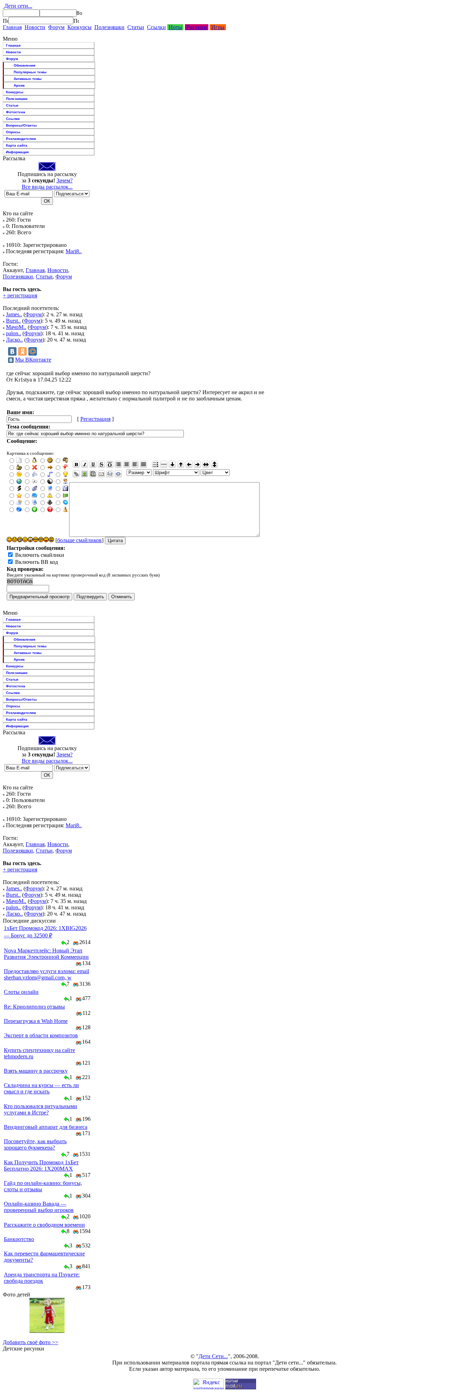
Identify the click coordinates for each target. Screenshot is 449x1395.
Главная (12, 27)
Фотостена (15, 112)
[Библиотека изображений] (92, 473)
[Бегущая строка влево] (189, 464)
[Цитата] (109, 473)
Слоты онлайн (21, 992)
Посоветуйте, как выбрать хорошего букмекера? (35, 1144)
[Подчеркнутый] (92, 464)
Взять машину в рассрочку (36, 1071)
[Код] (118, 473)
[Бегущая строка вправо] (197, 464)
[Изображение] (84, 473)
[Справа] (118, 464)
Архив (19, 85)
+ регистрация (20, 295)
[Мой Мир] (32, 351)
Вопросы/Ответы (21, 125)
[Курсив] (84, 464)
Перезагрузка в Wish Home (36, 1021)
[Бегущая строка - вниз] (172, 464)
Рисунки (196, 27)
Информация (17, 152)
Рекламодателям (21, 139)
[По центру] (126, 464)
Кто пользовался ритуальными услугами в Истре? (40, 1109)
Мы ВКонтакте (33, 360)
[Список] (155, 464)
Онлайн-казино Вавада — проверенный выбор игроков (39, 1207)
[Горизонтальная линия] (163, 464)
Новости (35, 27)
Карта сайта (16, 145)
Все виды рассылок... (47, 187)
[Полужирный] (76, 464)
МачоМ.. (16, 327)
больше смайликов (79, 540)
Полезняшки (109, 27)
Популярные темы (30, 72)
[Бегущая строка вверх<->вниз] (214, 464)
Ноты (175, 27)
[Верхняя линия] (109, 464)
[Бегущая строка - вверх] (180, 464)
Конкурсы (79, 27)
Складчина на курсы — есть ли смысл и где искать (41, 1088)
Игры (217, 27)
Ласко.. (14, 340)
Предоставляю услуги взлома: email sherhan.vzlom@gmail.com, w (46, 974)
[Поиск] (5, 20)
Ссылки (156, 27)
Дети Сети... (213, 1356)
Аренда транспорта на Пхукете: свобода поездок (42, 1278)
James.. (14, 314)
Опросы (13, 132)
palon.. (13, 333)
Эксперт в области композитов (41, 1035)
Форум (56, 27)
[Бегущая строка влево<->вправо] (205, 464)
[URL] (76, 473)
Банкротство (19, 1239)
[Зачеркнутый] (101, 464)
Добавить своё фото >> (30, 1342)
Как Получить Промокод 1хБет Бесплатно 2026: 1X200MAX (41, 1165)
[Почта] (101, 473)
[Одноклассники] (22, 351)
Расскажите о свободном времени (44, 1225)
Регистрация (95, 419)
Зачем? (64, 180)
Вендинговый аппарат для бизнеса (45, 1127)
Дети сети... (17, 6)
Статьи (135, 27)
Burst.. (13, 321)
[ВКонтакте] (12, 351)
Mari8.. (74, 251)
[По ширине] (143, 464)
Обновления (24, 65)
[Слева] (135, 464)
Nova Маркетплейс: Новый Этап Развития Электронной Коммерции (46, 954)
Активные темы (28, 79)
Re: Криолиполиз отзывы (34, 1007)
